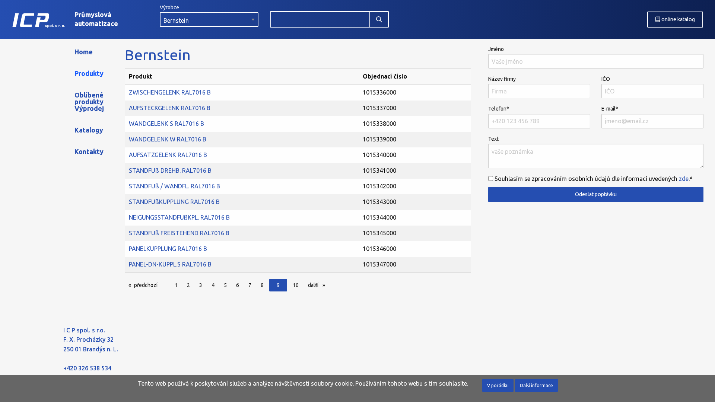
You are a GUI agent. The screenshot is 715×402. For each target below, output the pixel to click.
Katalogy (88, 130)
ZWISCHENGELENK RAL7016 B (170, 92)
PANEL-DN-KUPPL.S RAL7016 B (170, 264)
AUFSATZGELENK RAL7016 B (168, 154)
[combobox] (320, 19)
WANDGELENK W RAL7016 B (167, 139)
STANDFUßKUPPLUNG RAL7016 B (174, 201)
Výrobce (169, 7)
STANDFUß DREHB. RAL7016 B (170, 170)
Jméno (496, 49)
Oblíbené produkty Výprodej (89, 101)
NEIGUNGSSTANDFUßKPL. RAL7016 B (179, 217)
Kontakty (89, 151)
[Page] (165, 286)
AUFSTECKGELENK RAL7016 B (169, 108)
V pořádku (498, 385)
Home (83, 51)
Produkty (89, 73)
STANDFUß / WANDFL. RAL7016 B (174, 186)
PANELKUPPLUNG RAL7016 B (168, 248)
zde (684, 178)
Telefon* (498, 109)
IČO (605, 79)
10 (296, 285)
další (318, 285)
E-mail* (609, 109)
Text (493, 139)
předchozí (147, 285)
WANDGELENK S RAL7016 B (166, 123)
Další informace (536, 385)
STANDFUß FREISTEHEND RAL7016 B (179, 233)
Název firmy (502, 79)
